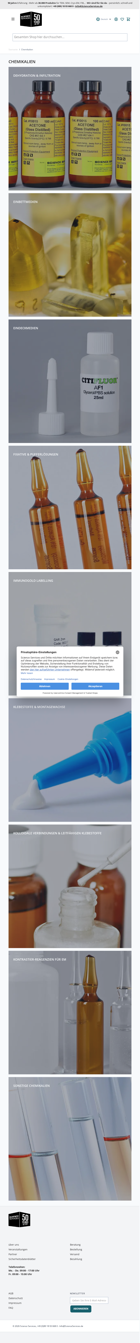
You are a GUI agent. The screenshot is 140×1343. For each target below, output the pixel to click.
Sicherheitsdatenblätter (22, 1259)
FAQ (11, 1307)
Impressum (15, 1303)
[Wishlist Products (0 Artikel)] (122, 19)
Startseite (13, 49)
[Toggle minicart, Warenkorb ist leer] (128, 19)
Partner (13, 1254)
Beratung (75, 1244)
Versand (74, 1254)
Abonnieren (80, 1309)
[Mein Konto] (116, 19)
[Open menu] (13, 19)
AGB (11, 1293)
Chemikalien (27, 49)
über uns (14, 1244)
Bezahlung (76, 1259)
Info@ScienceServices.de (89, 6)
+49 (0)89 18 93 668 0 (47, 1326)
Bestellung (76, 1249)
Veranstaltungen (18, 1249)
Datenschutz (16, 1298)
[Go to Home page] (56, 19)
